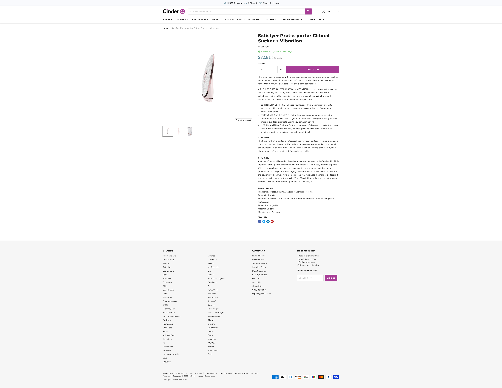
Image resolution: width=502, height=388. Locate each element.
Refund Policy (258, 255)
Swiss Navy (213, 327)
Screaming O (213, 308)
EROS (165, 305)
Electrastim (167, 297)
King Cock (167, 350)
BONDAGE (254, 19)
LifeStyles (167, 361)
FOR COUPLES (199, 19)
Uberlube (212, 339)
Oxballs (211, 274)
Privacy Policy (258, 259)
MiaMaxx (212, 263)
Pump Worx (213, 290)
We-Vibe (211, 343)
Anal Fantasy (168, 259)
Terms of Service (259, 263)
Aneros (166, 263)
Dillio (165, 286)
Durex (165, 293)
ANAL (240, 19)
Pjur (209, 286)
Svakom (211, 324)
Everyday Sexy (169, 308)
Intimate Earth (169, 335)
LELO (165, 358)
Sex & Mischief (214, 316)
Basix (165, 274)
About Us (256, 282)
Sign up (331, 277)
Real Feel (212, 293)
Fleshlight (167, 320)
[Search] (308, 11)
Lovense (211, 255)
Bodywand (167, 282)
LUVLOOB (212, 259)
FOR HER (167, 19)
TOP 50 (311, 19)
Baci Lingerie (168, 271)
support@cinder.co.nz (261, 293)
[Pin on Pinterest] (272, 221)
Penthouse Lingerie (216, 278)
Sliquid (210, 320)
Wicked (211, 346)
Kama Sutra (168, 346)
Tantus (210, 331)
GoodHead (167, 327)
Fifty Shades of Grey (172, 316)
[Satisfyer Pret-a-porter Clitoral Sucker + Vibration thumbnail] (167, 131)
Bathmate (167, 278)
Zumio (210, 354)
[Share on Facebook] (259, 221)
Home (166, 28)
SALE (321, 19)
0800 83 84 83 (259, 290)
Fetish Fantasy (169, 312)
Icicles (165, 331)
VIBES (215, 19)
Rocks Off (212, 301)
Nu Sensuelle (213, 267)
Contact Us (257, 286)
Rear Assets (213, 297)
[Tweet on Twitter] (263, 221)
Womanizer (213, 350)
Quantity (261, 64)
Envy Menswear (170, 301)
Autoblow (167, 267)
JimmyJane (167, 339)
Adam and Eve (169, 255)
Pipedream (212, 282)
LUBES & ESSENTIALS (291, 19)
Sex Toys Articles (259, 274)
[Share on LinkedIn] (268, 221)
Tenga (210, 335)
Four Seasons (168, 324)
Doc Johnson (168, 290)
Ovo (209, 271)
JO (164, 343)
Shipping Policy (259, 267)
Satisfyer (265, 46)
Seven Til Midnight (216, 312)
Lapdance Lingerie (171, 354)
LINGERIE (270, 19)
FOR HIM (182, 19)
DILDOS (228, 19)
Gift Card (256, 278)
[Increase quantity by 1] (281, 69)
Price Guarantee (259, 271)
